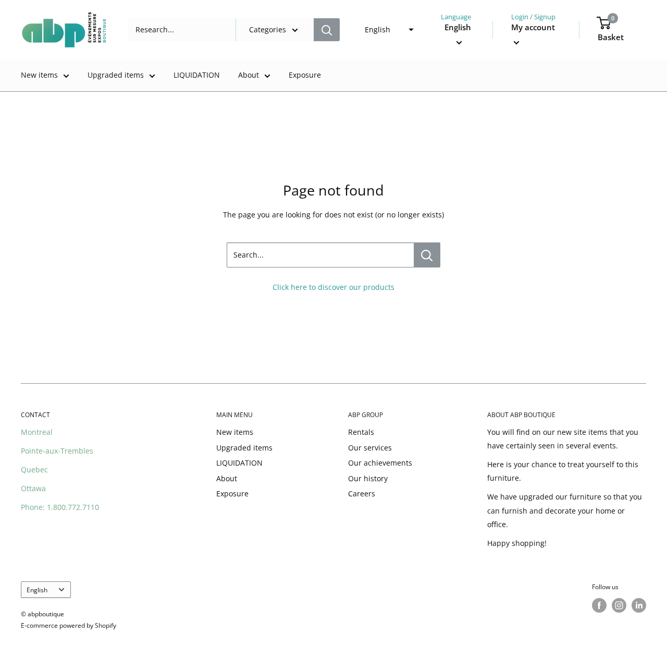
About (248, 75)
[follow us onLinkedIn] (639, 605)
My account (533, 27)
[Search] (327, 29)
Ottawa (33, 488)
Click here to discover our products (333, 287)
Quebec (34, 469)
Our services (370, 448)
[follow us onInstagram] (619, 605)
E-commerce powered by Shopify (68, 625)
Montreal (37, 432)
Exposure (305, 75)
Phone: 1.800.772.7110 (60, 507)
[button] (386, 29)
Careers (361, 493)
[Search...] (427, 254)
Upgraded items (116, 75)
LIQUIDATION (197, 75)
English (37, 590)
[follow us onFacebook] (599, 605)
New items (39, 75)
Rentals (361, 432)
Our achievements (380, 463)
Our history (368, 478)
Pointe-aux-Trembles (57, 451)
